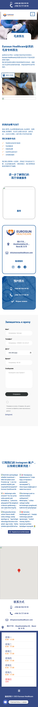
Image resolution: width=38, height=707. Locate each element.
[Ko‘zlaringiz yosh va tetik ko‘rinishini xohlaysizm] (28, 501)
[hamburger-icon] (32, 14)
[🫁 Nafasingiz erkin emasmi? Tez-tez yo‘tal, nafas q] (9, 501)
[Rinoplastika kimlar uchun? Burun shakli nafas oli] (9, 519)
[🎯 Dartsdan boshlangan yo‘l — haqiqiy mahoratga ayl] (28, 519)
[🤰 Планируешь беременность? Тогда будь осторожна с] (28, 482)
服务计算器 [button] (9, 75)
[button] (19, 571)
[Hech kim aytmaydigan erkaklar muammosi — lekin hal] (9, 482)
